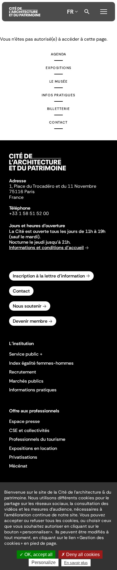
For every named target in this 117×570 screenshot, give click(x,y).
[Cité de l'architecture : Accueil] (37, 171)
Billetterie (58, 109)
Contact (58, 122)
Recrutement (22, 372)
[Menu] (103, 11)
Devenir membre (30, 321)
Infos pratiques (58, 95)
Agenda (58, 54)
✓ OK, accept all (36, 554)
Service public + (26, 354)
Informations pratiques (33, 390)
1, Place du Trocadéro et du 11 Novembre (52, 186)
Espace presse (24, 421)
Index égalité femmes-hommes (41, 363)
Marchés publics (26, 381)
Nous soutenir (27, 306)
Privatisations (23, 457)
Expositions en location (33, 448)
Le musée (58, 81)
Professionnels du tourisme (37, 439)
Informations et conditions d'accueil (46, 247)
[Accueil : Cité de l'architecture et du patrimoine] (24, 12)
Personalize (44, 562)
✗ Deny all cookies (80, 554)
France (16, 197)
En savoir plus (76, 563)
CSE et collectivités (29, 430)
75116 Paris (22, 192)
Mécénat (18, 466)
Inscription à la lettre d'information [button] (49, 276)
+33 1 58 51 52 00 (29, 213)
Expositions (58, 68)
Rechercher (87, 11)
